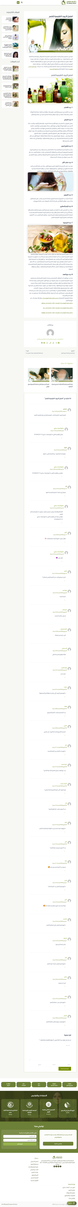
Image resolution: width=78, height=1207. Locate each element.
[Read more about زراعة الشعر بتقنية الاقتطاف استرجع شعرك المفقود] (62, 374)
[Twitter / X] (56, 343)
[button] (18, 2)
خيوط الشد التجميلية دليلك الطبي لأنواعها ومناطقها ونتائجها (7, 77)
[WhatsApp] (47, 343)
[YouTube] (42, 343)
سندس (65, 409)
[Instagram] (44, 343)
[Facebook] (58, 343)
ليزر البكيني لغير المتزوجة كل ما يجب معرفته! (7, 37)
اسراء (65, 447)
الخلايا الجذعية (53, 69)
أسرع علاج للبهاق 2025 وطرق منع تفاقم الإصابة (8, 55)
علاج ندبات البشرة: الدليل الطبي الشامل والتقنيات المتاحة (7, 68)
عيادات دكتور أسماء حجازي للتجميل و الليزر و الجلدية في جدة (58, 308)
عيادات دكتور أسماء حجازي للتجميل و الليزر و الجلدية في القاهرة (57, 312)
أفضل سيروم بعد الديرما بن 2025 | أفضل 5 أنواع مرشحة (7, 46)
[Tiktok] (53, 343)
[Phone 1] (50, 343)
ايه (66, 486)
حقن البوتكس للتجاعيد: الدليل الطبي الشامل (8, 104)
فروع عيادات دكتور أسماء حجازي (50, 298)
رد (64, 418)
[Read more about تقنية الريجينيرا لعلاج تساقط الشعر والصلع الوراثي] (38, 374)
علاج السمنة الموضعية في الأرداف (9, 19)
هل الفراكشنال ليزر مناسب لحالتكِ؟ (7, 86)
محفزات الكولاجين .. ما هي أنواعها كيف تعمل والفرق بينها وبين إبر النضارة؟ (7, 95)
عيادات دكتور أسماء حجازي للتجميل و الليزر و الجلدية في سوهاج (57, 303)
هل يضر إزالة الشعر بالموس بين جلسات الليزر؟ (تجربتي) (7, 28)
